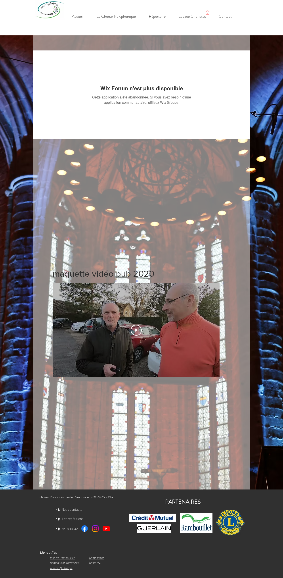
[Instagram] (95, 528)
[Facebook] (84, 528)
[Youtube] (106, 528)
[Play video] (136, 330)
